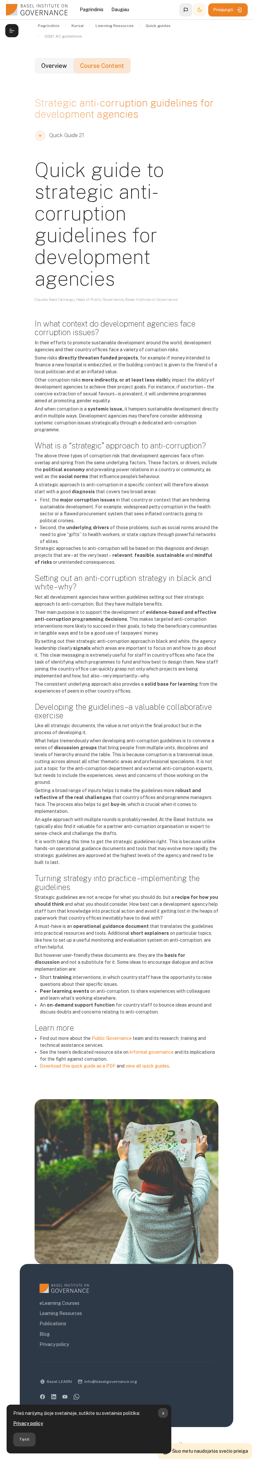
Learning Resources (61, 1313)
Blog (45, 1334)
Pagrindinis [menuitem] (91, 9)
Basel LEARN (59, 1381)
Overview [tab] (54, 65)
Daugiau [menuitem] (120, 9)
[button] (185, 9)
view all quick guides (147, 1066)
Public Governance (112, 1038)
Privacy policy (28, 1423)
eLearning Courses (59, 1303)
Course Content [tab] (102, 65)
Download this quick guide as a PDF (78, 1066)
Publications (53, 1323)
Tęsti (24, 1439)
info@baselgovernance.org (110, 1381)
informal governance (151, 1052)
